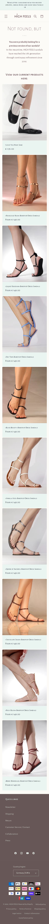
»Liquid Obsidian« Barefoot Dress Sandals (22, 286)
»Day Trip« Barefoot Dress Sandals (19, 357)
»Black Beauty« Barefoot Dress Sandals (21, 428)
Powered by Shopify (25, 904)
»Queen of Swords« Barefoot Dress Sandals (23, 569)
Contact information (32, 913)
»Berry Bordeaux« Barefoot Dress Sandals (22, 781)
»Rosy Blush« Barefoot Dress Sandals (20, 710)
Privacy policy (11, 909)
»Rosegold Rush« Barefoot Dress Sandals (22, 216)
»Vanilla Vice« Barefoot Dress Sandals (21, 498)
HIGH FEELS (13, 904)
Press (7, 841)
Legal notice (17, 913)
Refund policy (41, 904)
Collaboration (11, 834)
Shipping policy (40, 909)
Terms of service (25, 909)
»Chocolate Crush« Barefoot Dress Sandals (23, 640)
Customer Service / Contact (17, 827)
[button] (6, 16)
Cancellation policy (26, 918)
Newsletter (10, 807)
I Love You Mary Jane (13, 145)
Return (8, 821)
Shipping (9, 814)
